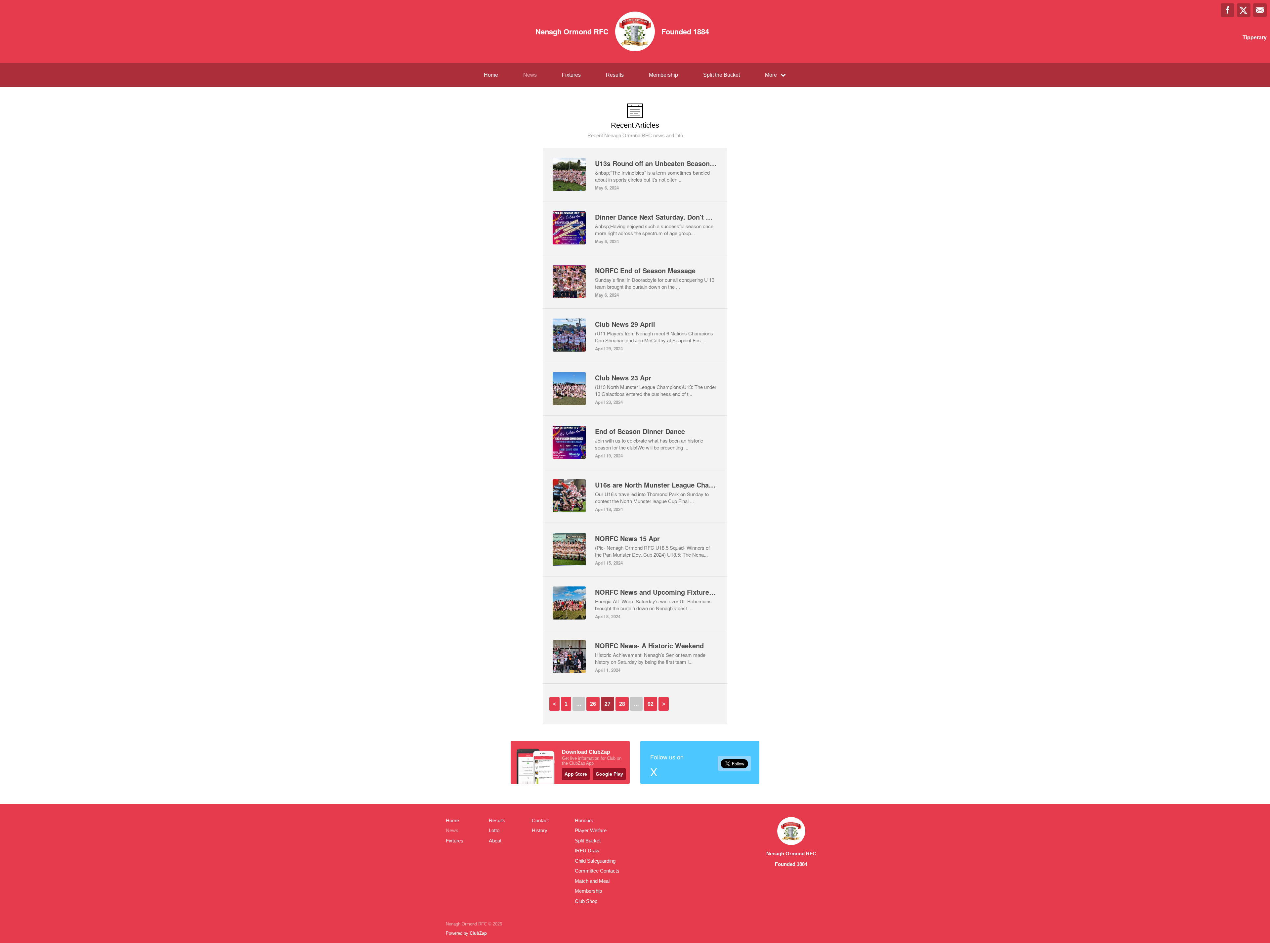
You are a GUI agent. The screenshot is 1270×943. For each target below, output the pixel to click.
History (539, 830)
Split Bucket (588, 840)
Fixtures (571, 75)
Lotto (494, 830)
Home (491, 75)
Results (615, 75)
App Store (576, 774)
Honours (584, 820)
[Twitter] (1243, 10)
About (495, 840)
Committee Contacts (597, 871)
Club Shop (586, 901)
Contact (540, 820)
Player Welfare (591, 830)
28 (622, 704)
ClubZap (478, 933)
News (530, 75)
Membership (663, 75)
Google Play (609, 774)
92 (651, 704)
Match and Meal (592, 881)
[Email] (1260, 10)
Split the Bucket (721, 75)
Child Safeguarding (595, 861)
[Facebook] (1227, 10)
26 (593, 704)
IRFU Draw (587, 850)
